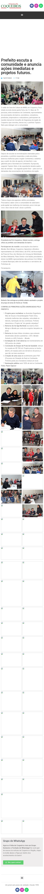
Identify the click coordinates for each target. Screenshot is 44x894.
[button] (22, 14)
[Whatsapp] (41, 6)
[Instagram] (36, 6)
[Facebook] (32, 6)
